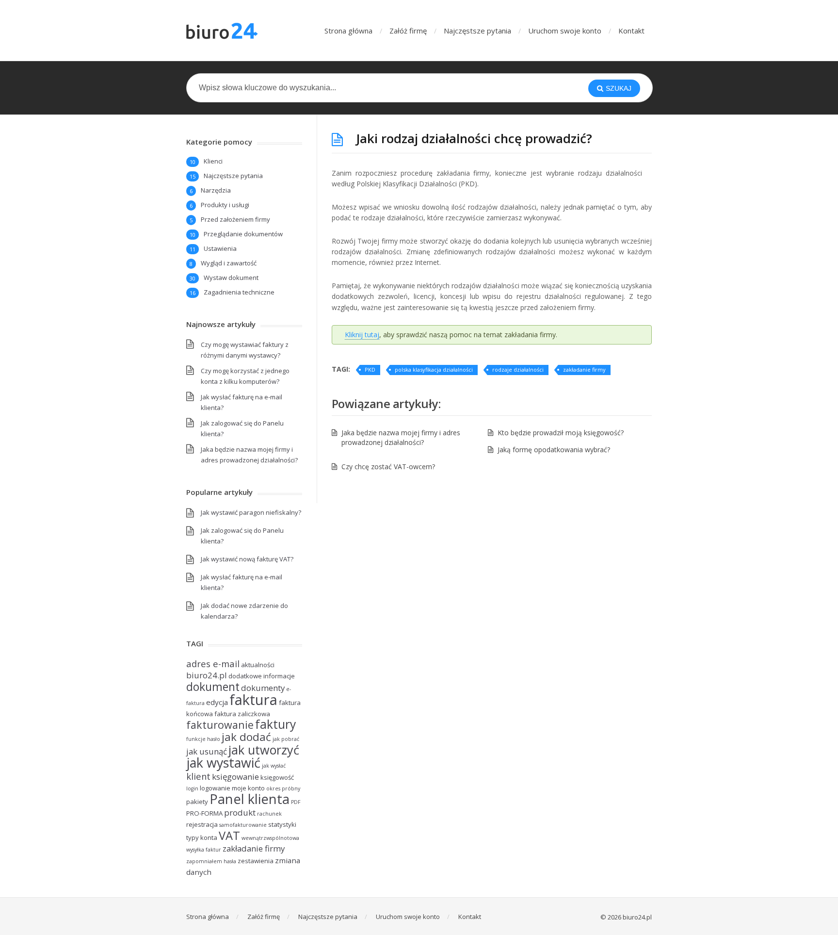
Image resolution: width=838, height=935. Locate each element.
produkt (240, 812)
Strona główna (348, 30)
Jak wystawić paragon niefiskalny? (251, 512)
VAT (229, 835)
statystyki (282, 824)
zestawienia (256, 860)
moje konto (248, 788)
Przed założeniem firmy (235, 219)
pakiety (197, 801)
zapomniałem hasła (211, 861)
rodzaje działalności (518, 369)
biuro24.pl (206, 675)
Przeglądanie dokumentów (243, 234)
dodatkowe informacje (261, 676)
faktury (275, 724)
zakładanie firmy (584, 369)
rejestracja (202, 824)
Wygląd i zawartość (229, 263)
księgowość (277, 777)
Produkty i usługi (225, 204)
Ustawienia (220, 248)
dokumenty (263, 687)
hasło (213, 739)
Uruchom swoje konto (564, 30)
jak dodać (246, 736)
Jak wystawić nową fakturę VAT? (247, 559)
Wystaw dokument (231, 277)
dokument (213, 686)
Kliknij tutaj (362, 334)
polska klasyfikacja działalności (434, 369)
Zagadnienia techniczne (239, 292)
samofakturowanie (243, 824)
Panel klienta (250, 799)
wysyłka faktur (203, 849)
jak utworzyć (263, 749)
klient (198, 776)
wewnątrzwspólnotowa (270, 838)
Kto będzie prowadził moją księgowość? (561, 432)
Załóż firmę (408, 30)
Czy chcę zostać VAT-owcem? (388, 466)
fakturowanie (220, 725)
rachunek (269, 813)
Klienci (213, 161)
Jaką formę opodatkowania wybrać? (554, 449)
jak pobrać (286, 739)
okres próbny (283, 788)
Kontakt (631, 30)
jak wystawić (223, 762)
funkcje (196, 739)
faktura (253, 699)
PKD (370, 369)
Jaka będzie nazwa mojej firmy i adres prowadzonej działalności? (400, 437)
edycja (217, 702)
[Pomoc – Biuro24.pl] (224, 30)
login (192, 788)
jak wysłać (274, 765)
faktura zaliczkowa (242, 713)
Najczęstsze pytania (477, 30)
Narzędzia (216, 190)
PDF (296, 802)
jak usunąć (206, 751)
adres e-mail (213, 663)
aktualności (257, 664)
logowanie (215, 788)
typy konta (201, 837)
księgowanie (235, 776)
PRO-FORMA (204, 813)
